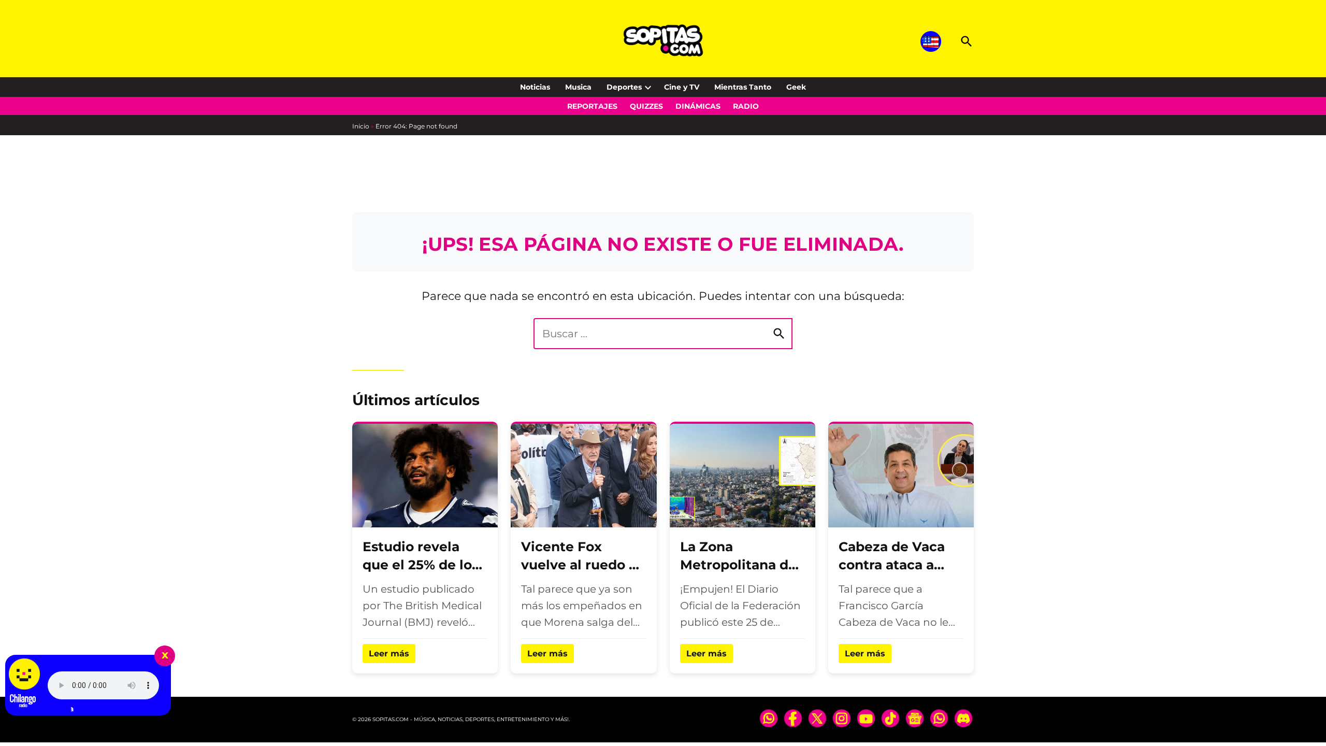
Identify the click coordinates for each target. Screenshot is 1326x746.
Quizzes (646, 106)
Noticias (535, 87)
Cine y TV (681, 87)
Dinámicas (697, 106)
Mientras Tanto (742, 87)
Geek (796, 87)
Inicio (360, 126)
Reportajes (592, 106)
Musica (578, 87)
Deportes (624, 87)
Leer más (389, 653)
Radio (746, 106)
